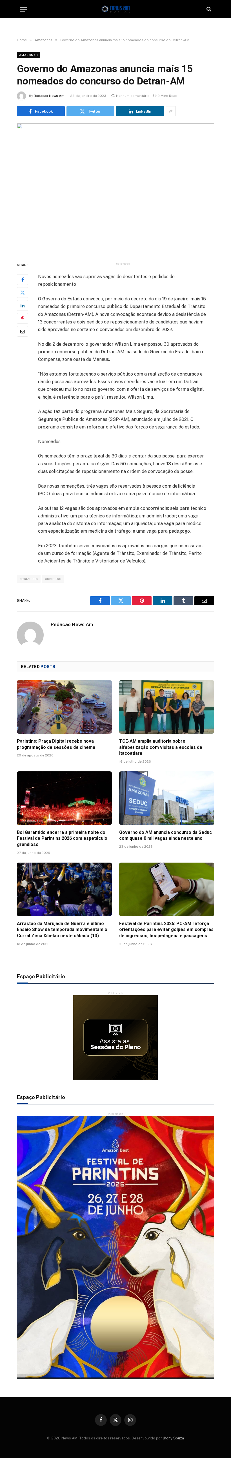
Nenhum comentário (133, 96)
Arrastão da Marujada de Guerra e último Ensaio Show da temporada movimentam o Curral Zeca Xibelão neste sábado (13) (62, 930)
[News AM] (115, 9)
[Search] (208, 9)
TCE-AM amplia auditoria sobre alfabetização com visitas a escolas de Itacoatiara (160, 747)
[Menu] (23, 9)
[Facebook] (22, 279)
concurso (53, 579)
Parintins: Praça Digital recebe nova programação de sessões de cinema (56, 744)
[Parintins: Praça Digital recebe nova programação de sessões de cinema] (64, 707)
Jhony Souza (173, 1438)
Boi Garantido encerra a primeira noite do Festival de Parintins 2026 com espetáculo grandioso (62, 838)
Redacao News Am (49, 96)
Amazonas (28, 55)
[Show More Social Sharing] (171, 111)
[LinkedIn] (22, 305)
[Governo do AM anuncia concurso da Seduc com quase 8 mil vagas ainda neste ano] (166, 798)
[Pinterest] (22, 318)
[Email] (22, 331)
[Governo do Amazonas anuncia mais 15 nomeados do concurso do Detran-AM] (115, 187)
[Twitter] (22, 292)
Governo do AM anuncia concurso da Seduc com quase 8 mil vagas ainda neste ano (165, 835)
